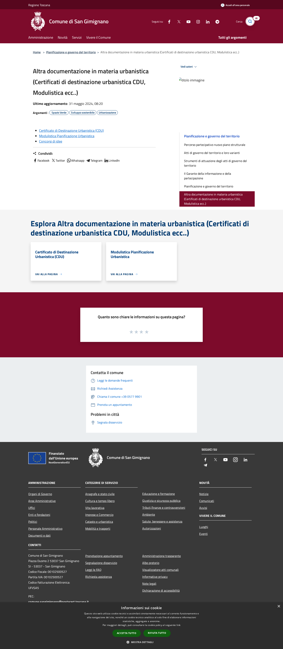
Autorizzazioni (151, 528)
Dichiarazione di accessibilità (161, 590)
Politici (32, 521)
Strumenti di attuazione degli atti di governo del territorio (215, 163)
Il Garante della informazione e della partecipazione (207, 175)
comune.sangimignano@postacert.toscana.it (58, 601)
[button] (141, 642)
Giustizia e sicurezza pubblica (161, 500)
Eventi (203, 533)
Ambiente (148, 514)
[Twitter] (177, 21)
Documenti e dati (39, 535)
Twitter (60, 160)
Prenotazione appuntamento (104, 556)
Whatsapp (77, 160)
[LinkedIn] (206, 21)
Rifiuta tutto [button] (157, 633)
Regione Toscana (39, 5)
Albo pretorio (150, 562)
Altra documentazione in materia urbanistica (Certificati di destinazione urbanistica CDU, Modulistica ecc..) (213, 199)
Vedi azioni (187, 66)
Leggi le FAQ (93, 569)
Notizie (203, 494)
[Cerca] (250, 21)
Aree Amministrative (42, 501)
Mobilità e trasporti (97, 528)
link (178, 625)
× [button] (278, 606)
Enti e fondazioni (39, 514)
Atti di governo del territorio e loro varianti (212, 152)
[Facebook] (168, 21)
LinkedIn (114, 160)
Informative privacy (155, 576)
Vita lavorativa (94, 507)
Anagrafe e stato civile (100, 494)
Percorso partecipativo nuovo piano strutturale (214, 144)
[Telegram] (216, 21)
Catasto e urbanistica (99, 521)
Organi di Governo (40, 494)
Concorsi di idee (50, 141)
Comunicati (206, 501)
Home (37, 52)
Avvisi (203, 507)
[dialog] (141, 625)
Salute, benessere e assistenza (162, 521)
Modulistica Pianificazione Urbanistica (66, 136)
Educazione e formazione (158, 493)
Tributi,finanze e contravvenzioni (163, 507)
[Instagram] (196, 21)
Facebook (43, 160)
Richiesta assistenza (98, 576)
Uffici (31, 507)
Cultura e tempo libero (100, 501)
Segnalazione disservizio (101, 562)
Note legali (149, 583)
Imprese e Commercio (99, 514)
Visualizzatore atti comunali (160, 569)
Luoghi (203, 527)
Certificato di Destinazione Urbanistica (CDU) (71, 130)
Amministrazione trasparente (161, 556)
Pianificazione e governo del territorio (71, 52)
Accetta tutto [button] (126, 633)
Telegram (96, 160)
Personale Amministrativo (45, 528)
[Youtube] (187, 21)
